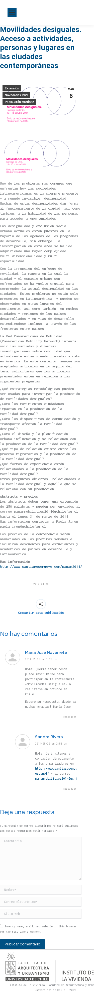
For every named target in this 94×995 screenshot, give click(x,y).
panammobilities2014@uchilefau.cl (63, 778)
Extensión (12, 88)
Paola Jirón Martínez (19, 102)
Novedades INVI (16, 95)
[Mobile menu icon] (12, 12)
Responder (69, 716)
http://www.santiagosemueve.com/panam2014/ (41, 566)
